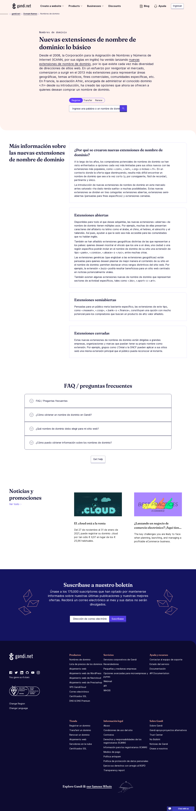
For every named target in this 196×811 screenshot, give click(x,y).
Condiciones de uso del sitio (118, 730)
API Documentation (159, 673)
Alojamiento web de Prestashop (85, 682)
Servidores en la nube (80, 744)
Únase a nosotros (159, 748)
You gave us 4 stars (19, 677)
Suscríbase (118, 618)
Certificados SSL (78, 696)
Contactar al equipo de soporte (166, 659)
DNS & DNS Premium (79, 701)
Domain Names (30, 14)
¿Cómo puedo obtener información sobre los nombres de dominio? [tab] (74, 442)
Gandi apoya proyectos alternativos (168, 730)
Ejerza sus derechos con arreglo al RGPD (124, 765)
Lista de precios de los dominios (85, 664)
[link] (10, 672)
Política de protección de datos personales (126, 761)
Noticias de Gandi (159, 744)
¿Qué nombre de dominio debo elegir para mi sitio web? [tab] (67, 428)
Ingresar (177, 5)
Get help (98, 459)
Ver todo (14, 504)
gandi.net (16, 14)
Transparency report (114, 770)
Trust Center (156, 734)
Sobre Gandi (156, 725)
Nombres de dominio (79, 659)
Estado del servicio (159, 664)
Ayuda (162, 5)
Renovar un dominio (79, 734)
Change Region (17, 703)
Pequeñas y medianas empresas (120, 668)
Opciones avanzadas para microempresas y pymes (126, 675)
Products (74, 5)
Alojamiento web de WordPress (85, 673)
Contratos (109, 734)
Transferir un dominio (80, 730)
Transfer (87, 100)
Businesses (94, 5)
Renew (98, 100)
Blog (146, 5)
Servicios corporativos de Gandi (120, 659)
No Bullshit (155, 739)
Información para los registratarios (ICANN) (125, 747)
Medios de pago (112, 752)
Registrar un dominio (79, 725)
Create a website (50, 5)
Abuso (107, 725)
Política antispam (112, 756)
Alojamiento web (77, 668)
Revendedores (111, 664)
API (105, 686)
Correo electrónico (79, 691)
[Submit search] (123, 108)
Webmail (108, 681)
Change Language (18, 708)
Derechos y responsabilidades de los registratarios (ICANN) (122, 741)
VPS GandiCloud (77, 687)
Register (76, 100)
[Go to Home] (21, 6)
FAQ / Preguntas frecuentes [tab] (52, 400)
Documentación (158, 668)
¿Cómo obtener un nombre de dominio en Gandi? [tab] (64, 414)
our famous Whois (99, 786)
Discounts (114, 5)
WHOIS (107, 690)
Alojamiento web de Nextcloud (85, 678)
